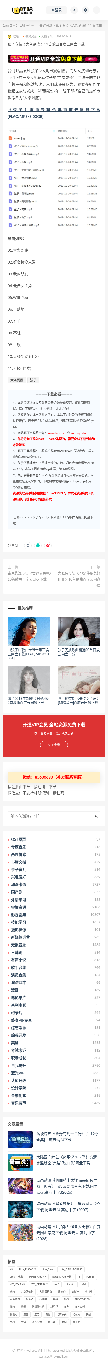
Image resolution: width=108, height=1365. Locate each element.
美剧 (88, 1314)
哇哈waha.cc (27, 25)
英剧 (12, 1322)
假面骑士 (70, 1284)
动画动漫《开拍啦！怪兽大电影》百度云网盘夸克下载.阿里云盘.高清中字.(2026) (68, 1233)
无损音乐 (47, 36)
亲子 (56, 1284)
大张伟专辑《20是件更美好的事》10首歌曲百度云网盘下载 (79, 579)
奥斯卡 (75, 1292)
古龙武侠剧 (27, 1292)
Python (90, 1277)
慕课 (55, 1299)
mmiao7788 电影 (62, 1277)
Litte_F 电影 (16, 1277)
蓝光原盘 (37, 1322)
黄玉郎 (76, 1322)
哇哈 (20, 1350)
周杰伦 (62, 1292)
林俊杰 (13, 1314)
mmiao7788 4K (37, 1277)
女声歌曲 (15, 1299)
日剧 (66, 1307)
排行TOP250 (82, 1299)
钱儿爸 (52, 1322)
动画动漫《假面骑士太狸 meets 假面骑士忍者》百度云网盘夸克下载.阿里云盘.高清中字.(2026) (67, 1186)
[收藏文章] (28, 545)
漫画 (25, 1314)
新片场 (54, 1307)
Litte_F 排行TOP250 (71, 1269)
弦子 (33, 380)
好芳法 (29, 1299)
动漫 (83, 1284)
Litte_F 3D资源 (27, 1269)
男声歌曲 (62, 1314)
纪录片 (76, 1314)
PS (79, 1277)
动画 (12, 1292)
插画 (12, 1307)
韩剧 (64, 1322)
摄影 (23, 1307)
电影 (47, 1314)
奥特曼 (89, 1292)
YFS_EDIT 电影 (39, 1284)
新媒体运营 (38, 1307)
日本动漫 (80, 1307)
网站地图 (72, 1350)
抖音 (66, 1299)
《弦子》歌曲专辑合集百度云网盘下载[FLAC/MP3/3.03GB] (28, 654)
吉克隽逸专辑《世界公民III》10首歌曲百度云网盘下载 (29, 576)
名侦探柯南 (45, 1292)
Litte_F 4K (47, 1269)
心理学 (43, 1299)
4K (11, 1269)
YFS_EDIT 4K (17, 1284)
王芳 (36, 1314)
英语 (23, 1322)
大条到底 (16, 380)
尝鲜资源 (45, 25)
